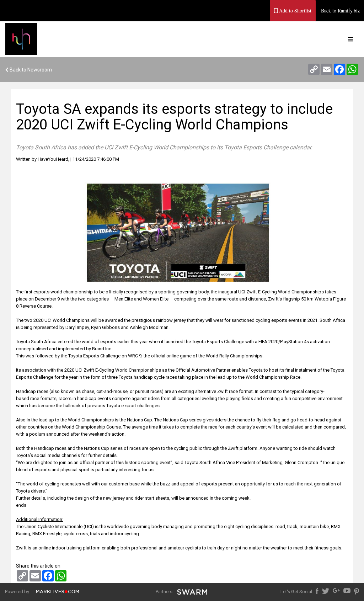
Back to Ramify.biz (340, 10)
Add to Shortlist (294, 10)
